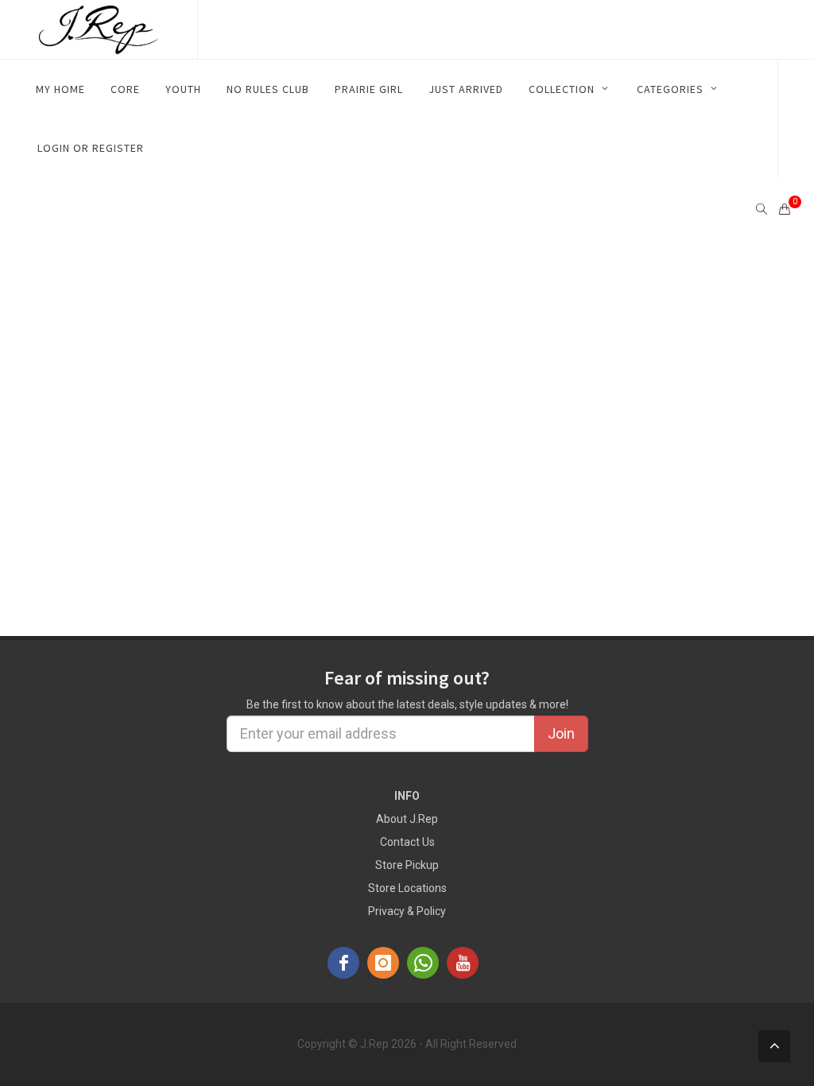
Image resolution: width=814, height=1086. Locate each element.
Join (561, 733)
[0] (784, 206)
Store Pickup (407, 865)
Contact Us (407, 842)
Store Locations (407, 888)
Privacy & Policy (407, 911)
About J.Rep (407, 819)
